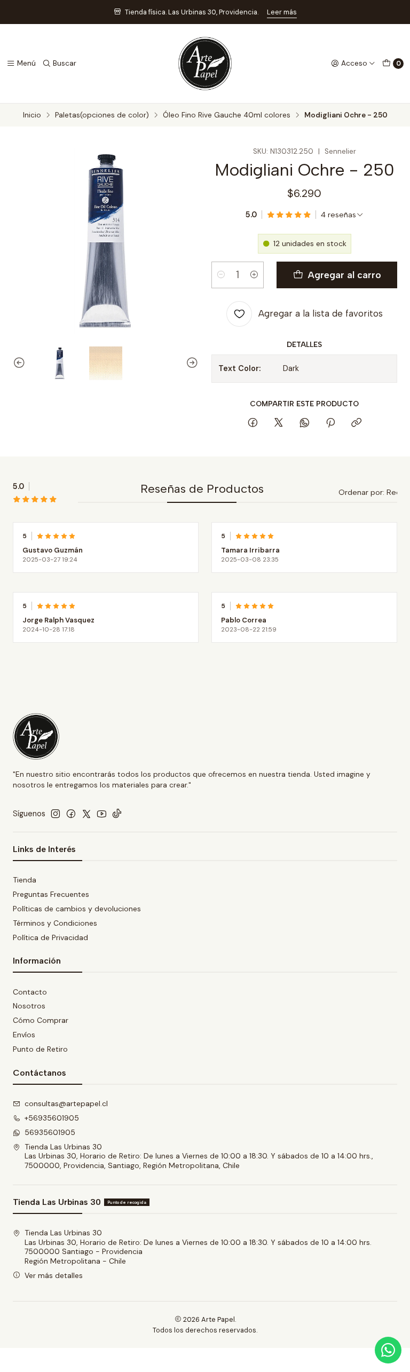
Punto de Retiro (40, 1049)
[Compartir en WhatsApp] (304, 423)
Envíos (24, 1034)
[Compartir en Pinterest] (330, 423)
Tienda (24, 880)
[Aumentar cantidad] (254, 275)
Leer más (282, 12)
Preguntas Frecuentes (51, 894)
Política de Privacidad (50, 937)
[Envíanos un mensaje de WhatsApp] (388, 1350)
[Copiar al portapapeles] (356, 423)
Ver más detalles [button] (54, 1275)
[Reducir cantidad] (221, 275)
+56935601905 (52, 1118)
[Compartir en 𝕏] (279, 423)
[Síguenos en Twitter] (86, 813)
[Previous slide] (21, 363)
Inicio (32, 115)
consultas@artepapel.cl (66, 1103)
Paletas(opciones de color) (102, 115)
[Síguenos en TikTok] (117, 813)
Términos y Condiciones (55, 923)
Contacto (30, 992)
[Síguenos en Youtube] (102, 813)
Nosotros (29, 1006)
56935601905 (50, 1132)
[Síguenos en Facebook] (71, 813)
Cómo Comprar (40, 1020)
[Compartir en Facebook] (253, 423)
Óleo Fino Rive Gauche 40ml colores (226, 115)
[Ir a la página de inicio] (205, 63)
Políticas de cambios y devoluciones (77, 908)
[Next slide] (191, 363)
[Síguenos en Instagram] (55, 813)
